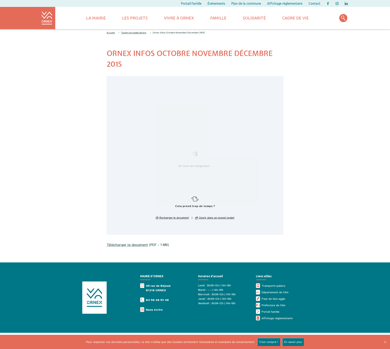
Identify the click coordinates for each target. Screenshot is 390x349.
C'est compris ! (268, 342)
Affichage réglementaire (284, 3)
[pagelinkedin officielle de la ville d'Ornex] (346, 3)
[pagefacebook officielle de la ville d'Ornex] (327, 3)
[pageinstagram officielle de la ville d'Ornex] (337, 3)
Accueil (111, 32)
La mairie (96, 18)
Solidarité (254, 18)
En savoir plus (293, 342)
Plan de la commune (246, 3)
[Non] (385, 342)
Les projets (135, 18)
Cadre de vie (295, 18)
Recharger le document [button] (174, 217)
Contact (314, 3)
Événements (216, 3)
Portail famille (191, 3)
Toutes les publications (133, 32)
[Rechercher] (343, 18)
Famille (218, 18)
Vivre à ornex (179, 18)
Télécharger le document (127, 245)
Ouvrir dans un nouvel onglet (216, 217)
